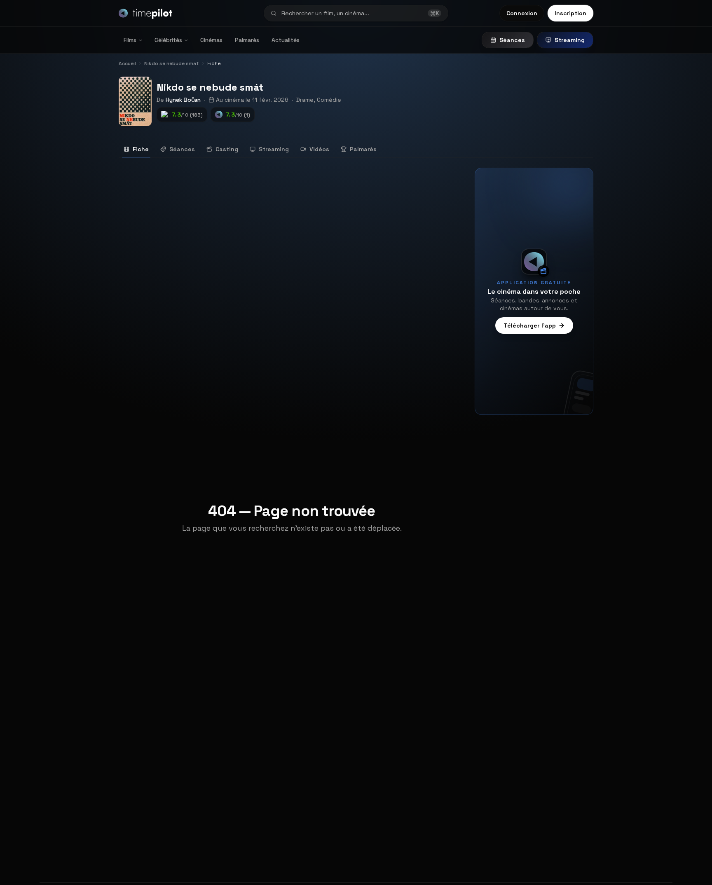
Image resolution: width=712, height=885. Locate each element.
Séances (512, 40)
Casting (226, 149)
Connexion (521, 13)
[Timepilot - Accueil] (145, 13)
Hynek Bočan (183, 99)
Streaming (570, 40)
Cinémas (211, 40)
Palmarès (247, 40)
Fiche (141, 149)
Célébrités (168, 40)
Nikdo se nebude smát (210, 87)
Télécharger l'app (530, 325)
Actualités (286, 40)
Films (130, 40)
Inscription (570, 13)
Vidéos (319, 149)
